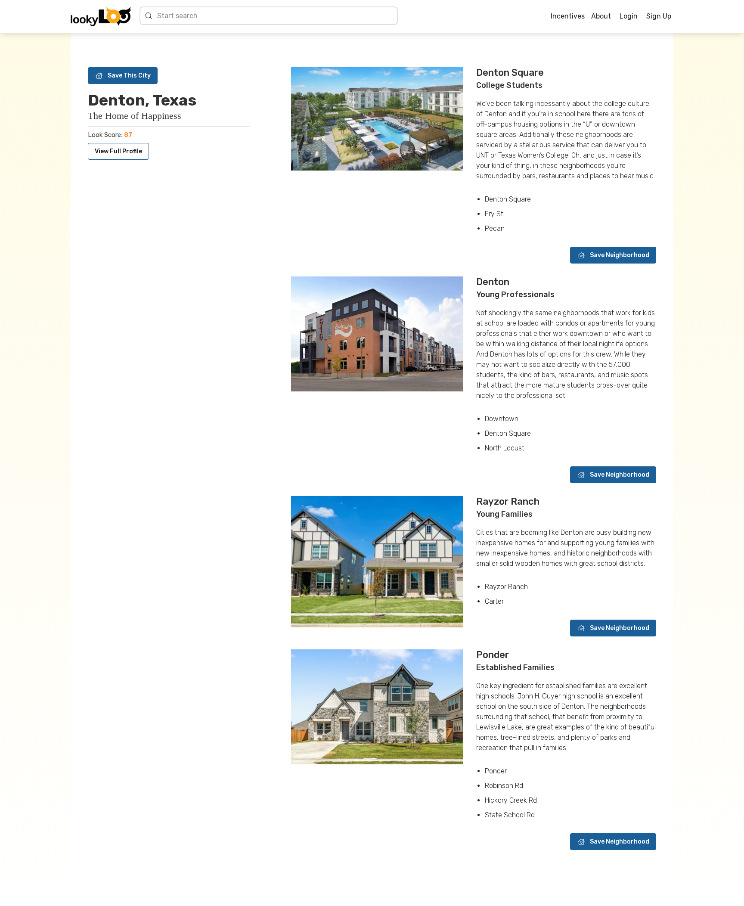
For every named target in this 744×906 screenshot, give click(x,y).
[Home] (101, 16)
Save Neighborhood (619, 255)
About (601, 16)
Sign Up (658, 16)
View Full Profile (118, 151)
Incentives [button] (568, 16)
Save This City (129, 75)
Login (629, 16)
